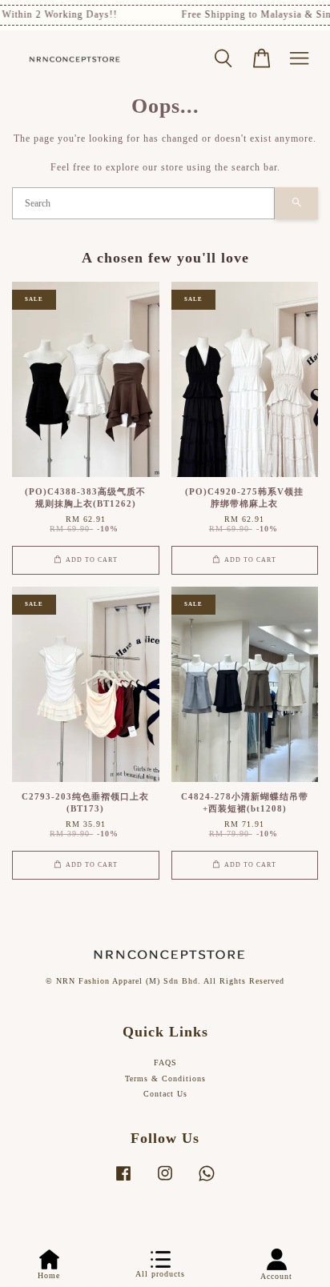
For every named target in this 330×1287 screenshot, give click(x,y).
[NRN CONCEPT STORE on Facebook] (123, 1181)
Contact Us (165, 1093)
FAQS (165, 1062)
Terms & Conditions (165, 1078)
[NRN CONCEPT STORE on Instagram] (165, 1181)
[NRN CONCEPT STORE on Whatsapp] (206, 1181)
